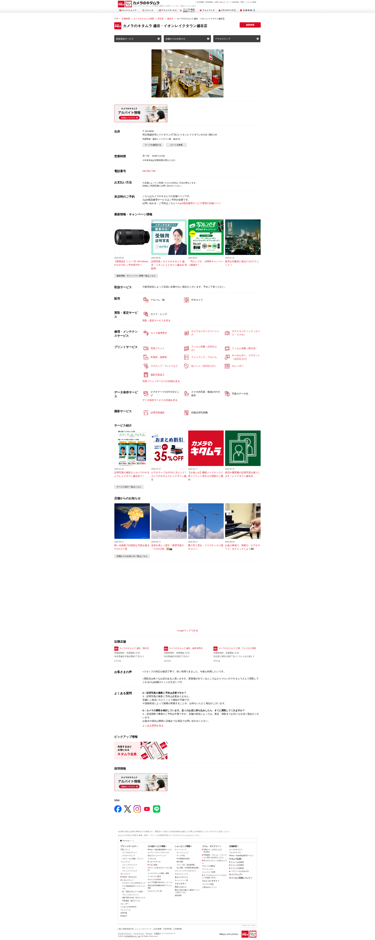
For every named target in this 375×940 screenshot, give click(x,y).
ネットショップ (180, 850)
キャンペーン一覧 (181, 880)
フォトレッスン (208, 869)
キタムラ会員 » (235, 859)
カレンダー (124, 904)
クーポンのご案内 (154, 876)
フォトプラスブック (129, 865)
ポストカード (125, 874)
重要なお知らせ (180, 887)
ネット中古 (181, 856)
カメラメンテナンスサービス (158, 852)
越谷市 (170, 19)
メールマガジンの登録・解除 (158, 873)
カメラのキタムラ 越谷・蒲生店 (134, 648)
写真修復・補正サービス (131, 901)
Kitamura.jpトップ (128, 841)
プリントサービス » (129, 846)
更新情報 (178, 895)
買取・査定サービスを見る (156, 320)
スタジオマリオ (155, 862)
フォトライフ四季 (208, 872)
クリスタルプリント (129, 852)
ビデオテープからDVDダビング (133, 883)
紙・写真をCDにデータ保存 (132, 892)
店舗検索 (126, 19)
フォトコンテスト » (210, 881)
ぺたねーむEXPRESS (128, 907)
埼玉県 (160, 19)
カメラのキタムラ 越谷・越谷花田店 (186, 648)
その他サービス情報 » (157, 846)
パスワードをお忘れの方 (240, 871)
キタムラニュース (181, 874)
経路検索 (250, 25)
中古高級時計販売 (183, 859)
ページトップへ (250, 925)
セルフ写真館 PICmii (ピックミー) (160, 882)
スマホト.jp (152, 859)
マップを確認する (153, 145)
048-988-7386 (149, 171)
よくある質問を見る (152, 725)
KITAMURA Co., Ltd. (132, 936)
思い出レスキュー (127, 880)
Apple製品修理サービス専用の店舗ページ (199, 203)
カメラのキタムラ (235, 850)
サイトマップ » (235, 874)
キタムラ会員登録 (237, 862)
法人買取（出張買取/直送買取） (188, 868)
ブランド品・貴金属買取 (186, 865)
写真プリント (125, 850)
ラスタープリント (128, 856)
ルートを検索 (176, 145)
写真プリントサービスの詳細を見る (161, 381)
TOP (116, 19)
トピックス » (180, 883)
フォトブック (125, 862)
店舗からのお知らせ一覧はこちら (132, 556)
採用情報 (209, 2)
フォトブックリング (129, 871)
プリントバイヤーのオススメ (185, 871)
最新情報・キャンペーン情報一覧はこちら (136, 276)
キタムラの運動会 (208, 866)
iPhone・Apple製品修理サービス (160, 850)
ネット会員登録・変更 (235, 2)
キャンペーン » (181, 877)
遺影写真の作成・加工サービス (133, 898)
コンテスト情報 (208, 884)
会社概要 (200, 2)
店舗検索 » (233, 846)
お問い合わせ (220, 2)
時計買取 (180, 862)
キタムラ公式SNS (154, 879)
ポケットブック (128, 868)
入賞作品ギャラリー (209, 887)
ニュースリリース (144, 929)
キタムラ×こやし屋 (155, 891)
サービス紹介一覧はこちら (129, 487)
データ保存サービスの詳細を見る (160, 400)
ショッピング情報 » (183, 846)
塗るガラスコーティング (157, 856)
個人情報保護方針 (126, 929)
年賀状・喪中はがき (129, 877)
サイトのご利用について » (240, 878)
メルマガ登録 (251, 2)
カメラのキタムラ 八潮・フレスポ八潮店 (237, 648)
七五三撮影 (153, 865)
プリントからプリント (130, 895)
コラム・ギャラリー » (211, 846)
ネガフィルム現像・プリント (133, 859)
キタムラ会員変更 (237, 865)
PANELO (123, 916)
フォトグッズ (125, 910)
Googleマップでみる (187, 630)
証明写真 (123, 913)
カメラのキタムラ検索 (143, 19)
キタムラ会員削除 (237, 868)
